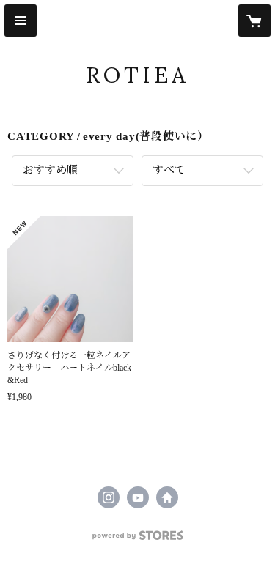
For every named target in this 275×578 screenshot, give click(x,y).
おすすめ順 (50, 170)
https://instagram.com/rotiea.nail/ (109, 497)
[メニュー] (20, 20)
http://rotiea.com (167, 497)
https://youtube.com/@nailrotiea (138, 497)
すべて (169, 170)
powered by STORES (138, 539)
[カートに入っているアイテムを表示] (254, 20)
